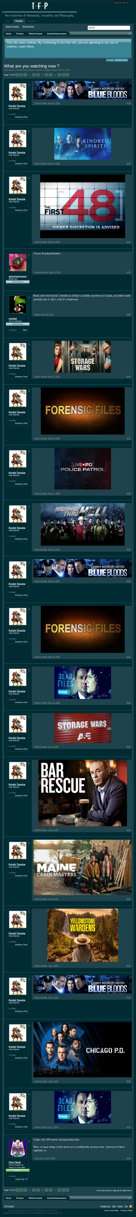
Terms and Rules (111, 1210)
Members (32, 21)
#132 (129, 703)
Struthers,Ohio (21, 117)
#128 (129, 493)
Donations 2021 (121, 60)
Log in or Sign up (121, 3)
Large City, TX (21, 1179)
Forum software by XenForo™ (32, 1210)
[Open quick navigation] (130, 33)
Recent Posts (28, 26)
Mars (25, 330)
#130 (129, 581)
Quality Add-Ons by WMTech (33, 1213)
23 (59, 75)
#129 (129, 549)
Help (114, 1206)
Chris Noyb (15, 1162)
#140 (129, 1158)
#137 (129, 997)
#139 (129, 1127)
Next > (65, 75)
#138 (129, 1081)
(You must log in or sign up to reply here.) (114, 1190)
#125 (129, 314)
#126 (129, 376)
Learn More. (27, 46)
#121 (129, 103)
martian (13, 318)
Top (126, 1206)
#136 (129, 966)
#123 (129, 242)
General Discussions (25, 70)
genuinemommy (18, 276)
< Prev (19, 75)
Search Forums (12, 26)
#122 (129, 163)
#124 (129, 272)
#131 (129, 657)
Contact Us (105, 1206)
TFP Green (9, 1206)
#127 (129, 438)
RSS (130, 1206)
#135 (129, 899)
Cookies (110, 60)
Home (7, 21)
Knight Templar (51, 70)
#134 (129, 830)
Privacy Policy (127, 1210)
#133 (129, 747)
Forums (19, 21)
